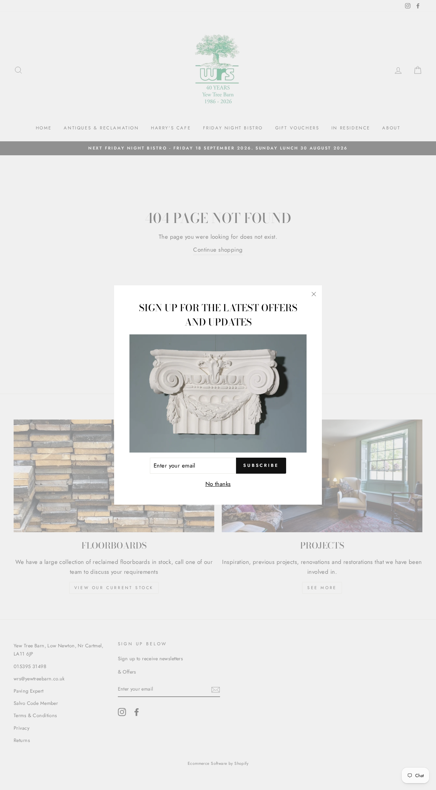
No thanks (218, 484)
